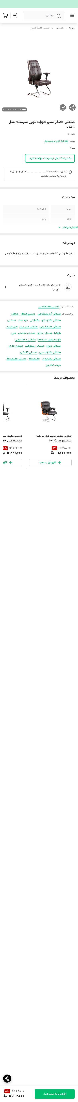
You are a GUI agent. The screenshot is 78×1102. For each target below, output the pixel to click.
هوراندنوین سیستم (49, 339)
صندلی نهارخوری (51, 359)
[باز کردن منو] (71, 15)
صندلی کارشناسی (50, 352)
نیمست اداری (53, 365)
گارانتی (34, 320)
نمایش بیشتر (70, 227)
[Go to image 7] (8, 109)
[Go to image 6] (10, 109)
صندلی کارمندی (51, 320)
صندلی (59, 28)
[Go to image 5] (13, 109)
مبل (13, 333)
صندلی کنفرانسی (40, 28)
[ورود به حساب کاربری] (16, 15)
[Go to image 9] (3, 109)
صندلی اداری (44, 333)
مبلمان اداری (16, 346)
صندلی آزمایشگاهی (49, 314)
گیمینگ (34, 359)
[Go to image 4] (15, 109)
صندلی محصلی (26, 333)
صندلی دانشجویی (25, 339)
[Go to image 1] (24, 109)
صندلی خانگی (28, 352)
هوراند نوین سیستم (56, 141)
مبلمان (14, 314)
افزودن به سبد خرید (54, 1094)
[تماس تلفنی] (7, 1079)
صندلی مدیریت (29, 327)
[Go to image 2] (20, 109)
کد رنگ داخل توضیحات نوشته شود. (50, 158)
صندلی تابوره (53, 346)
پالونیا (72, 28)
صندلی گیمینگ (16, 359)
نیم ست (23, 320)
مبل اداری (12, 327)
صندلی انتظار (28, 314)
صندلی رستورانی (34, 346)
